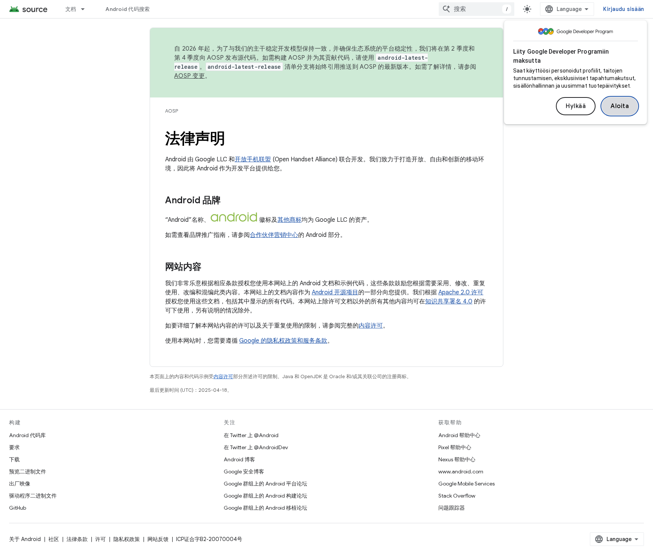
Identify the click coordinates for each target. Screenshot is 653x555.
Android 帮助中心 (459, 435)
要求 (14, 447)
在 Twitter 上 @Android (251, 435)
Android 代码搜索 (127, 9)
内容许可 (371, 325)
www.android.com (460, 471)
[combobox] (476, 9)
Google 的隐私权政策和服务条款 (283, 341)
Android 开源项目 (335, 292)
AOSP (171, 111)
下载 (14, 459)
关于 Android (25, 539)
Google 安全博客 (244, 471)
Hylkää (576, 106)
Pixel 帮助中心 (454, 447)
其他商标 (289, 220)
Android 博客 (239, 459)
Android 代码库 (27, 435)
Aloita (620, 106)
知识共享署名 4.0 (448, 301)
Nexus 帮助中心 (456, 459)
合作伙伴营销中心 (274, 235)
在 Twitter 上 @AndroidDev (256, 447)
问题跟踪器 (451, 507)
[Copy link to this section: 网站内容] (209, 267)
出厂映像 (19, 483)
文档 (70, 9)
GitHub (17, 507)
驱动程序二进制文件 (33, 495)
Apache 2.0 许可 (460, 292)
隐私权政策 (126, 539)
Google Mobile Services (466, 483)
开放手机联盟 (253, 159)
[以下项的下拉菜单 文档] (86, 9)
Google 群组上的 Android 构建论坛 (265, 495)
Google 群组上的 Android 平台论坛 (265, 483)
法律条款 (77, 539)
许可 (100, 539)
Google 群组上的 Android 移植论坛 (265, 507)
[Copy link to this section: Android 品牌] (228, 201)
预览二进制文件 (27, 471)
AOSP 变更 (189, 76)
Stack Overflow (456, 495)
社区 (53, 539)
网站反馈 (158, 539)
